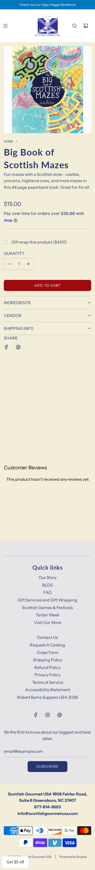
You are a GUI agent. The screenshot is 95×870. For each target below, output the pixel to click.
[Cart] (85, 25)
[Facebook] (35, 714)
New (45, 5)
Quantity (14, 253)
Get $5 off (15, 862)
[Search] (74, 25)
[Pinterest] (59, 714)
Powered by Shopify (73, 857)
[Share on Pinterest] (18, 347)
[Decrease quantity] (9, 264)
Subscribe (47, 766)
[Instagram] (47, 714)
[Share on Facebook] (6, 347)
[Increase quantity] (28, 264)
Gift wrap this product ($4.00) (39, 242)
